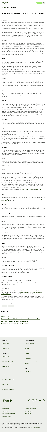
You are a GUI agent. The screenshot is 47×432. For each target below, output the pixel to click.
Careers (27, 353)
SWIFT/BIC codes (6, 382)
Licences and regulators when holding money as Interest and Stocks (17, 314)
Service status (28, 374)
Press (26, 351)
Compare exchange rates (8, 389)
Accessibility (28, 413)
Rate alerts (5, 387)
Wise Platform (5, 348)
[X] (33, 400)
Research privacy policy (30, 408)
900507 (10, 424)
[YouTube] (40, 400)
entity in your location (34, 427)
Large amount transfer (7, 361)
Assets (4, 369)
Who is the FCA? (5, 316)
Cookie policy (5, 408)
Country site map (29, 411)
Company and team (29, 343)
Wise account (5, 356)
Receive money (6, 366)
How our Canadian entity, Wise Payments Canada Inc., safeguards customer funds (20, 318)
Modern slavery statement (8, 413)
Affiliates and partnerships (31, 360)
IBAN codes (5, 384)
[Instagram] (36, 400)
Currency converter (7, 377)
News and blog (28, 346)
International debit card (7, 364)
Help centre (28, 371)
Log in (33, 2)
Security (27, 348)
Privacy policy (28, 406)
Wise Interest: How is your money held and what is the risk (15, 323)
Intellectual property (7, 416)
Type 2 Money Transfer (27, 189)
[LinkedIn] (44, 400)
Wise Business (5, 346)
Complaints (5, 411)
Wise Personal (5, 343)
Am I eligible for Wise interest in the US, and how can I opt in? (15, 321)
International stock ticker (8, 379)
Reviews (27, 363)
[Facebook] (29, 400)
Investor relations (29, 356)
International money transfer (9, 359)
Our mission (28, 358)
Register (39, 2)
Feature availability (6, 392)
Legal (3, 406)
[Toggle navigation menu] (43, 3)
